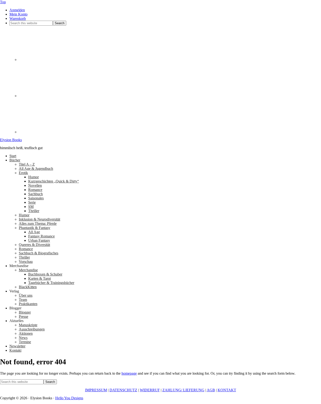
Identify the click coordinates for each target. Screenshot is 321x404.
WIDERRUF (150, 390)
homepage (129, 373)
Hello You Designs (69, 398)
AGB (211, 390)
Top (3, 2)
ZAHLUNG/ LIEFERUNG (183, 390)
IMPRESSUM (96, 390)
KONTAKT (227, 390)
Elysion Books (11, 140)
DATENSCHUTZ (123, 390)
